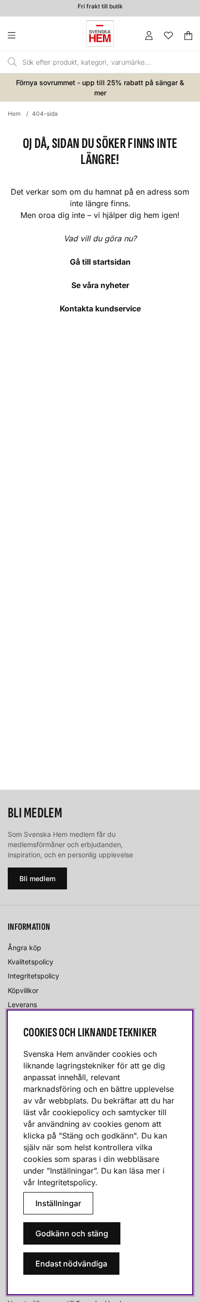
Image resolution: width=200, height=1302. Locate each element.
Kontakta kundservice (100, 308)
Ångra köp (24, 947)
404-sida (45, 113)
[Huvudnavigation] (31, 35)
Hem (14, 113)
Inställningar (58, 1203)
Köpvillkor (23, 990)
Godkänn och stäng (71, 1233)
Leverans (22, 1004)
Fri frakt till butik (100, 5)
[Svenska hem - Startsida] (100, 33)
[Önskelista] (168, 35)
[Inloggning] (149, 35)
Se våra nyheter (100, 285)
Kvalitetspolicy (30, 962)
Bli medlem (37, 878)
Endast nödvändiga (71, 1263)
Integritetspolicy (33, 976)
